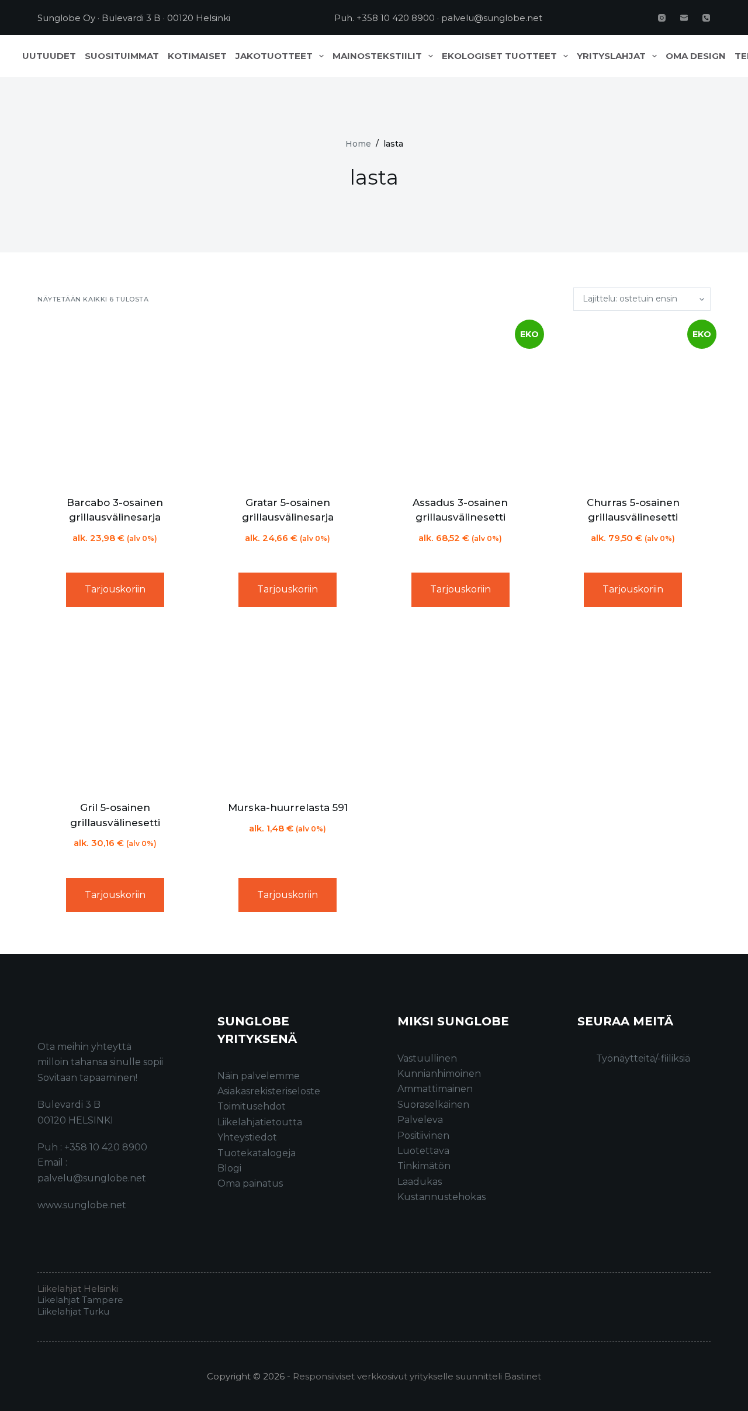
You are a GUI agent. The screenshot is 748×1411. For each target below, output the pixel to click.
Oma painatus (250, 1183)
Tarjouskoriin (115, 589)
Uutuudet (49, 56)
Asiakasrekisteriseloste (268, 1091)
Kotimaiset (197, 56)
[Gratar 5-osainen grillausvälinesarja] (288, 403)
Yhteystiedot (247, 1137)
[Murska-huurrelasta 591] (288, 708)
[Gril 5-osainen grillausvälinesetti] (115, 708)
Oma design (696, 56)
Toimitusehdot (251, 1106)
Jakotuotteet (274, 56)
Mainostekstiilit (377, 56)
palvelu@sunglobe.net (491, 17)
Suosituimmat (122, 56)
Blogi (229, 1168)
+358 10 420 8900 (395, 17)
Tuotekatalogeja (256, 1153)
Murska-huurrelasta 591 (288, 807)
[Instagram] (662, 18)
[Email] (684, 18)
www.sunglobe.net (81, 1205)
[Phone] (706, 18)
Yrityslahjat (611, 56)
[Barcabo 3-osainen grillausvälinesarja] (115, 403)
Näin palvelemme (258, 1075)
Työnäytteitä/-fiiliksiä (643, 1058)
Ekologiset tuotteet (499, 56)
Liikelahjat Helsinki (77, 1288)
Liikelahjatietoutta (259, 1122)
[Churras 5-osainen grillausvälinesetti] (633, 403)
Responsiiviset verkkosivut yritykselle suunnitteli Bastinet (417, 1376)
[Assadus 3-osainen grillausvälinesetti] (460, 403)
